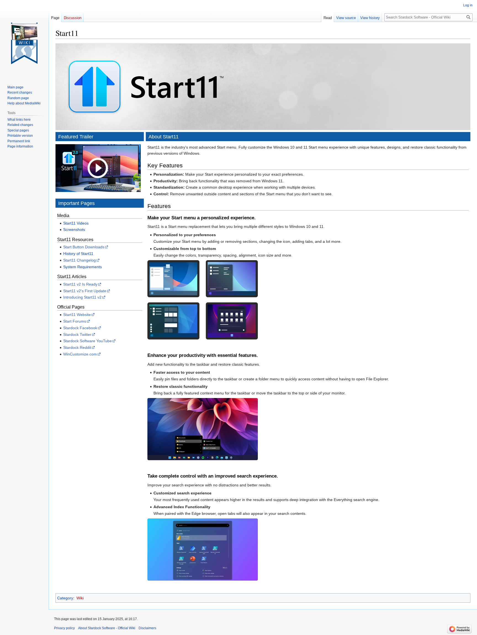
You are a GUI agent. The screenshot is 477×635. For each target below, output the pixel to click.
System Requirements (82, 267)
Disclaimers (147, 628)
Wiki (80, 598)
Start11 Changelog (79, 260)
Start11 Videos (76, 223)
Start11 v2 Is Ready (80, 284)
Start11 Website (77, 314)
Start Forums (74, 321)
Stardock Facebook (80, 328)
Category (65, 598)
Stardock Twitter (77, 334)
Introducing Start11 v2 (82, 297)
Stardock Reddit (77, 347)
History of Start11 (78, 253)
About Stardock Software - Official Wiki (106, 628)
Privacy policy (64, 628)
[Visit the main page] (24, 43)
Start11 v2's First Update (84, 291)
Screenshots (74, 229)
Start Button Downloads (83, 247)
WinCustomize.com (80, 354)
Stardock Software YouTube (87, 341)
